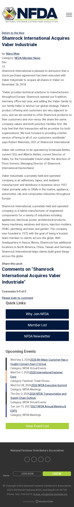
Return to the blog (13, 33)
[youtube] (47, 459)
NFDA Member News (27, 58)
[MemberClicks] (30, 14)
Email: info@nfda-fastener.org (50, 494)
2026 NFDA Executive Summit (49, 385)
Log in (57, 473)
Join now (27, 473)
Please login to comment (17, 298)
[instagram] (34, 459)
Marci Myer (13, 53)
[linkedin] (27, 459)
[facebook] (40, 459)
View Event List (37, 426)
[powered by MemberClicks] (37, 502)
